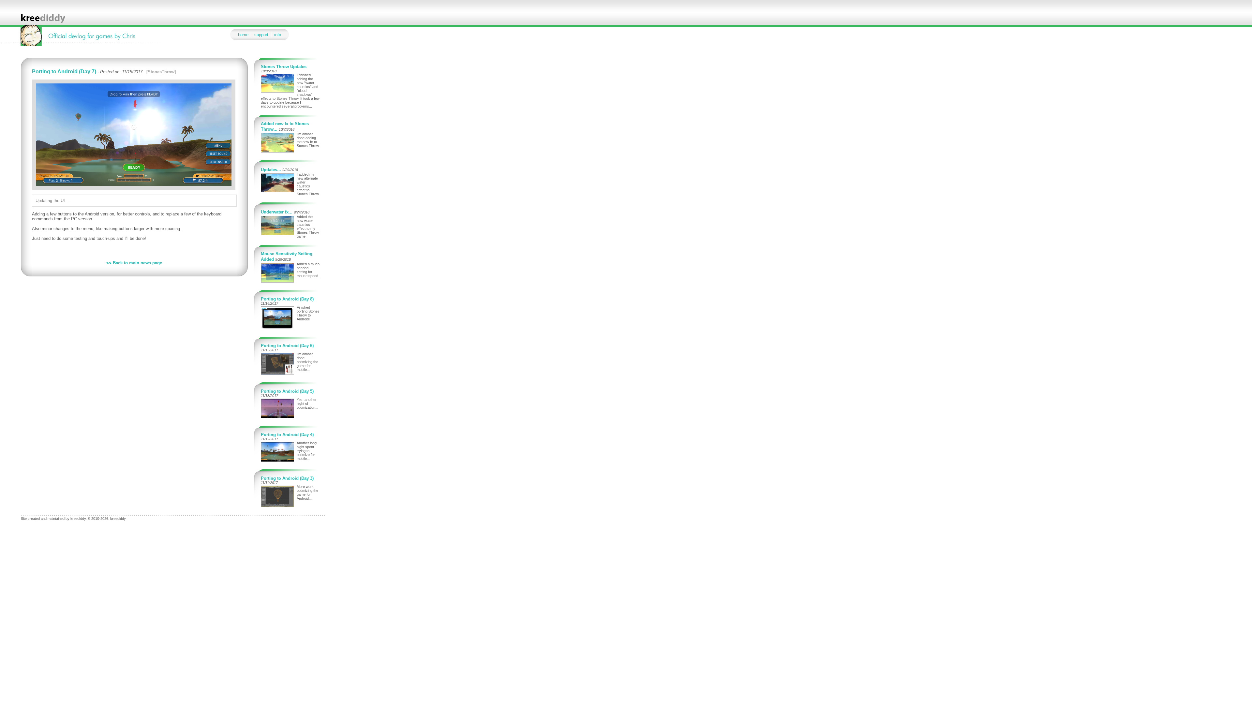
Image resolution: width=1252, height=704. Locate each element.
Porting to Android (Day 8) (287, 299)
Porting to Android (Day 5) (287, 391)
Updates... (271, 169)
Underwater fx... (276, 212)
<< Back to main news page (134, 262)
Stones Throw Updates (283, 66)
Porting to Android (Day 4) (287, 434)
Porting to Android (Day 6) (287, 345)
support (261, 34)
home (243, 34)
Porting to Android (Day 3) (287, 478)
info (277, 34)
